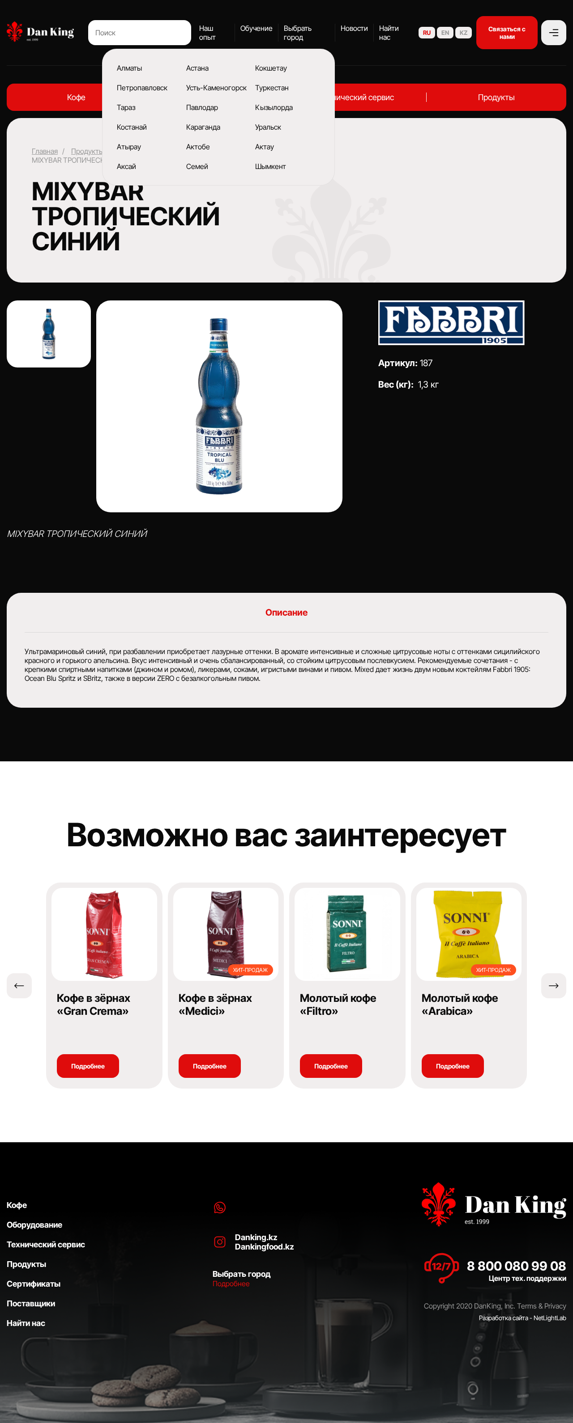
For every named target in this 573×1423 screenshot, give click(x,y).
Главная (45, 151)
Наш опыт (207, 33)
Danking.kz (256, 1237)
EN (445, 32)
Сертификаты (33, 1283)
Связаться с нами (507, 32)
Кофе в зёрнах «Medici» (215, 1005)
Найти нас (389, 33)
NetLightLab (550, 1318)
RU (427, 32)
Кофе (76, 97)
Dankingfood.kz (264, 1246)
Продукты (496, 97)
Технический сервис (356, 97)
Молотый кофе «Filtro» (338, 1005)
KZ (463, 32)
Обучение (256, 28)
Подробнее (88, 1066)
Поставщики (31, 1303)
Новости (354, 28)
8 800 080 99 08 (516, 1266)
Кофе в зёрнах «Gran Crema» (93, 1005)
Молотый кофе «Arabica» (460, 1005)
